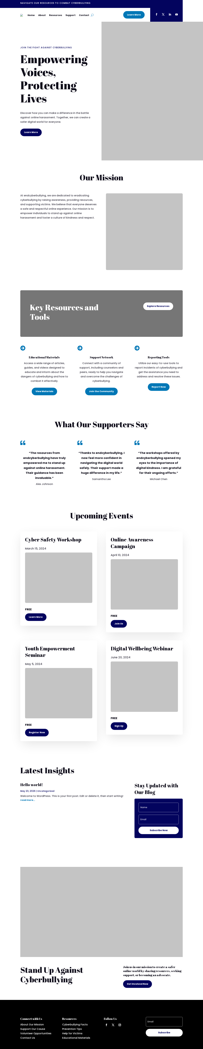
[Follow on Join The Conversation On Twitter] (163, 14)
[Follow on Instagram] (119, 1024)
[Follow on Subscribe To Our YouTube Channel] (176, 14)
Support (70, 15)
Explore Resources (158, 306)
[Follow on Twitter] (113, 1024)
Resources (55, 15)
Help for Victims (72, 1033)
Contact (84, 15)
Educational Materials (76, 1038)
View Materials (44, 391)
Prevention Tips (72, 1029)
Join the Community (101, 391)
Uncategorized (45, 791)
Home (31, 15)
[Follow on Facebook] (106, 1024)
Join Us (119, 623)
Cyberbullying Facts (75, 1024)
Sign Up (119, 726)
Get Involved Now (137, 983)
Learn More (134, 14)
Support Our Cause (32, 1029)
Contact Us (27, 1038)
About (42, 15)
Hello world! (31, 784)
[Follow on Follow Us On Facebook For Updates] (156, 14)
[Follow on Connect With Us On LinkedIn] (169, 14)
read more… (27, 800)
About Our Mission (32, 1024)
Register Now (37, 732)
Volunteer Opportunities (35, 1033)
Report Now (159, 386)
